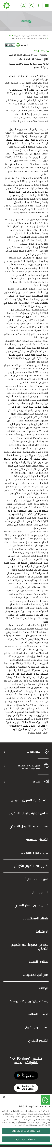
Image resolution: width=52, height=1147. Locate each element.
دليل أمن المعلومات (36, 975)
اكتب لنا (36, 781)
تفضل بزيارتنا (33, 751)
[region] (26, 1119)
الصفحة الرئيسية (44, 35)
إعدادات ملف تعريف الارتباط (26, 1139)
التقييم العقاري (38, 1040)
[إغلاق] (4, 1097)
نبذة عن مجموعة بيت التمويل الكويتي (30, 946)
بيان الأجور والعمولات (35, 852)
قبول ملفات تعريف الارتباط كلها (26, 1131)
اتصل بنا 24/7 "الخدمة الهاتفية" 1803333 (29, 767)
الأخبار (18, 36)
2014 (15, 36)
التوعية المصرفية (37, 839)
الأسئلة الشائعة (38, 1014)
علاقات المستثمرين (36, 918)
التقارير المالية (39, 892)
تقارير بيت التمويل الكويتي (31, 866)
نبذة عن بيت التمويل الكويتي (30, 800)
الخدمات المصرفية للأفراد (29, 36)
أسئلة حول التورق (37, 1027)
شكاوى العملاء (39, 961)
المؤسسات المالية (37, 879)
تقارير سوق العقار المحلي (32, 905)
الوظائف (43, 988)
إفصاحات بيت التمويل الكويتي (29, 826)
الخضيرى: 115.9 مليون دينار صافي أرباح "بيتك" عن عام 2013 (29, 38)
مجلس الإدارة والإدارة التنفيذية (28, 813)
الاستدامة (42, 931)
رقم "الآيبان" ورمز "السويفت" (29, 1001)
